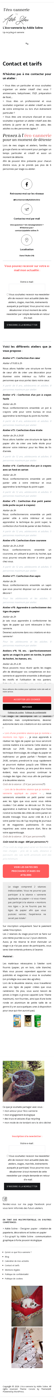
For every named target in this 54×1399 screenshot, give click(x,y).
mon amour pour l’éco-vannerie (21, 1110)
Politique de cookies (16, 712)
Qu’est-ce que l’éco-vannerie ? (18, 1252)
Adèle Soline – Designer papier (21, 1228)
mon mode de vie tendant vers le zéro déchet (28, 1122)
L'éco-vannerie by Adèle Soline (23, 28)
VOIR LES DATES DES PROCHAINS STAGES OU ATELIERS (26, 871)
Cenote (32, 1389)
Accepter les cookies (27, 699)
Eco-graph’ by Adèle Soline (19, 1236)
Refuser (27, 707)
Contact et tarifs (12, 1265)
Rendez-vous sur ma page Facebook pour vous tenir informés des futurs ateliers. (27, 1206)
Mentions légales (12, 1270)
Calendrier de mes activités (17, 1261)
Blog (7, 1256)
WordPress (19, 1391)
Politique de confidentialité (35, 712)
